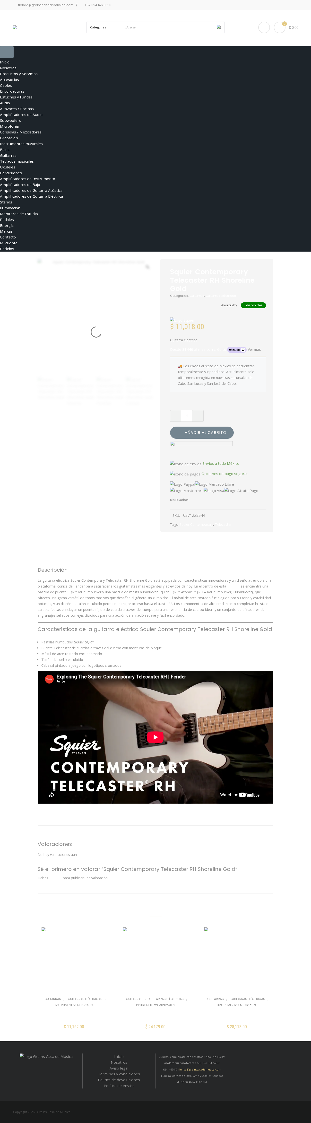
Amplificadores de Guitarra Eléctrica (31, 196)
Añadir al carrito (205, 432)
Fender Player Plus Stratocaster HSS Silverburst (155, 1015)
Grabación (9, 137)
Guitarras (8, 155)
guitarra (233, 586)
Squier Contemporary (196, 524)
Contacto (8, 237)
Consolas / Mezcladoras (21, 132)
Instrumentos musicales (21, 143)
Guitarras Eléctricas (221, 296)
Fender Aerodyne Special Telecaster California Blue (237, 1015)
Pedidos (7, 248)
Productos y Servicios (19, 73)
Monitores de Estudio (19, 213)
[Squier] (182, 320)
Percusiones (11, 172)
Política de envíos (119, 1085)
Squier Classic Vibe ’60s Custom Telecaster (74, 1015)
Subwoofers (10, 120)
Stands (6, 202)
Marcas (6, 231)
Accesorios (9, 79)
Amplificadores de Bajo (20, 184)
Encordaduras (12, 91)
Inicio (4, 62)
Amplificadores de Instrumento (27, 178)
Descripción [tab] (127, 555)
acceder (55, 878)
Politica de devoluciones (119, 1079)
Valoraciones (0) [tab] (178, 555)
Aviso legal (119, 1068)
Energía (7, 225)
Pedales (7, 219)
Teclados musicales (17, 161)
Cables (6, 85)
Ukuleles (7, 167)
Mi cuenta (8, 242)
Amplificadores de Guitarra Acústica (31, 190)
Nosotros (8, 67)
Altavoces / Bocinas (17, 108)
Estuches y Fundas (16, 97)
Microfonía (9, 126)
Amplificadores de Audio (21, 114)
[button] (74, 1030)
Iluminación (10, 207)
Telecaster (223, 524)
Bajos (4, 149)
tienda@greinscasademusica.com (199, 1069)
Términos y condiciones (119, 1073)
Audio (5, 102)
